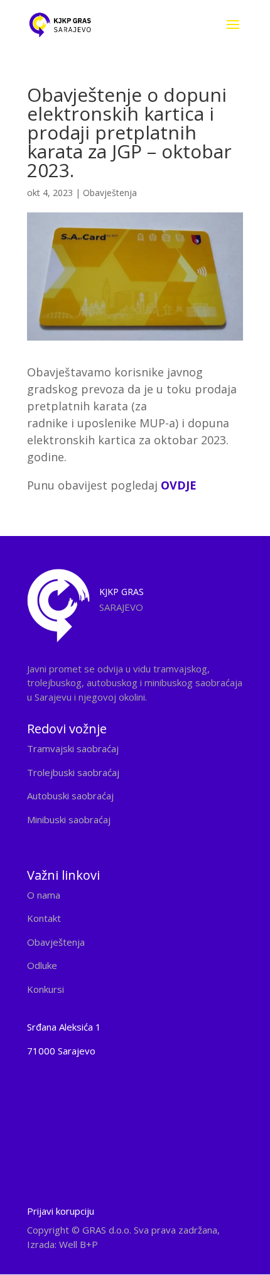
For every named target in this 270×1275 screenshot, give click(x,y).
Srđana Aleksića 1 (64, 1027)
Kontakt (44, 918)
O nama (43, 895)
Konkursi (45, 989)
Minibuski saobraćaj (69, 819)
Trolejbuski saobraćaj (73, 772)
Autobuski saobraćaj (70, 795)
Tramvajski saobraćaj (73, 748)
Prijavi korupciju (60, 1211)
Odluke (42, 965)
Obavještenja (110, 193)
